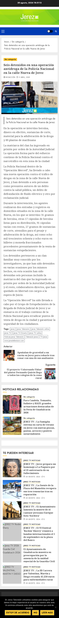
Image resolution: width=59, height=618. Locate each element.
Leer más (47, 612)
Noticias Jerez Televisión (13, 336)
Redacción (10, 77)
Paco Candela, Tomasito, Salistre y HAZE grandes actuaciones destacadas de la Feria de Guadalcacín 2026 (38, 406)
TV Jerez (43, 336)
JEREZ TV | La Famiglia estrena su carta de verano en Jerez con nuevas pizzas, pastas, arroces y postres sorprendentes (39, 427)
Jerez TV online (35, 333)
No (35, 612)
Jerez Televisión (23, 329)
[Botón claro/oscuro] (50, 31)
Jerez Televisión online (40, 329)
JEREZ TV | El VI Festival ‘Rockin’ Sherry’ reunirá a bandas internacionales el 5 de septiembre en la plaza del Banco (39, 534)
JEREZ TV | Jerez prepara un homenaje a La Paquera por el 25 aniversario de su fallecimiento (39, 469)
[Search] (56, 31)
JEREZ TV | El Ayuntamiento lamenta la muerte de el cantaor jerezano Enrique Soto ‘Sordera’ (39, 511)
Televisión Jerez (32, 336)
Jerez (13, 329)
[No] (55, 607)
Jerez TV (7, 333)
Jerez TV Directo (20, 333)
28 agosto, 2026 (33, 477)
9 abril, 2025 (24, 77)
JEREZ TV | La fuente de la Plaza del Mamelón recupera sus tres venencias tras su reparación (39, 490)
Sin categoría (10, 59)
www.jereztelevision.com (14, 340)
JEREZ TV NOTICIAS (31, 460)
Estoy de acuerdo (17, 612)
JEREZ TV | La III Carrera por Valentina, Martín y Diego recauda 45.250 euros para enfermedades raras (38, 575)
